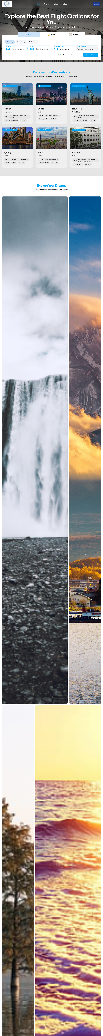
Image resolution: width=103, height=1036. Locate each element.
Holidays (65, 4)
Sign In (96, 4)
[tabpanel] (51, 48)
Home (38, 4)
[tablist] (51, 34)
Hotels (55, 4)
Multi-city (33, 42)
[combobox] (76, 55)
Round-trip (21, 42)
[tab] (29, 34)
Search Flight (90, 55)
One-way (9, 42)
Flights (46, 4)
